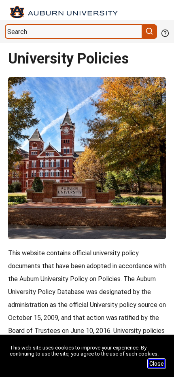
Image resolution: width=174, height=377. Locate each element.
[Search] (150, 31)
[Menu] (166, 10)
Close (156, 363)
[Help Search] (164, 32)
